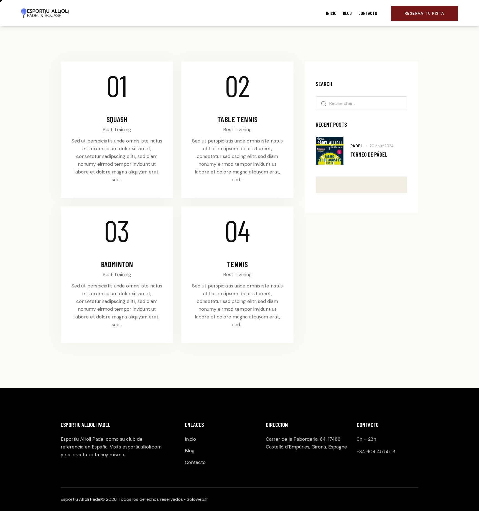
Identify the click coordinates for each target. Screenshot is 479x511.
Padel (356, 146)
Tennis (237, 264)
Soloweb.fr (197, 499)
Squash (117, 119)
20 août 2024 (382, 146)
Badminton (117, 264)
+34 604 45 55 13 (376, 451)
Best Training (117, 129)
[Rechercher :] (361, 103)
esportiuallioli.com (142, 447)
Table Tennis (237, 119)
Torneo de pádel (368, 154)
